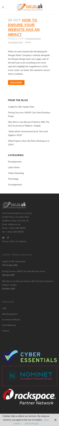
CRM (4, 308)
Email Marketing (9, 325)
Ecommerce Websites (11, 320)
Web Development (9, 314)
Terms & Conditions (18, 241)
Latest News (14, 167)
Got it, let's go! (31, 423)
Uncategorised (15, 42)
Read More (16, 83)
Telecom (5, 331)
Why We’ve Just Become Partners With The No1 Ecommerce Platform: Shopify (27, 283)
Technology (13, 179)
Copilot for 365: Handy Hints (21, 107)
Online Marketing (16, 173)
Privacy (5, 241)
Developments (33, 38)
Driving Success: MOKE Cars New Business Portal (23, 271)
